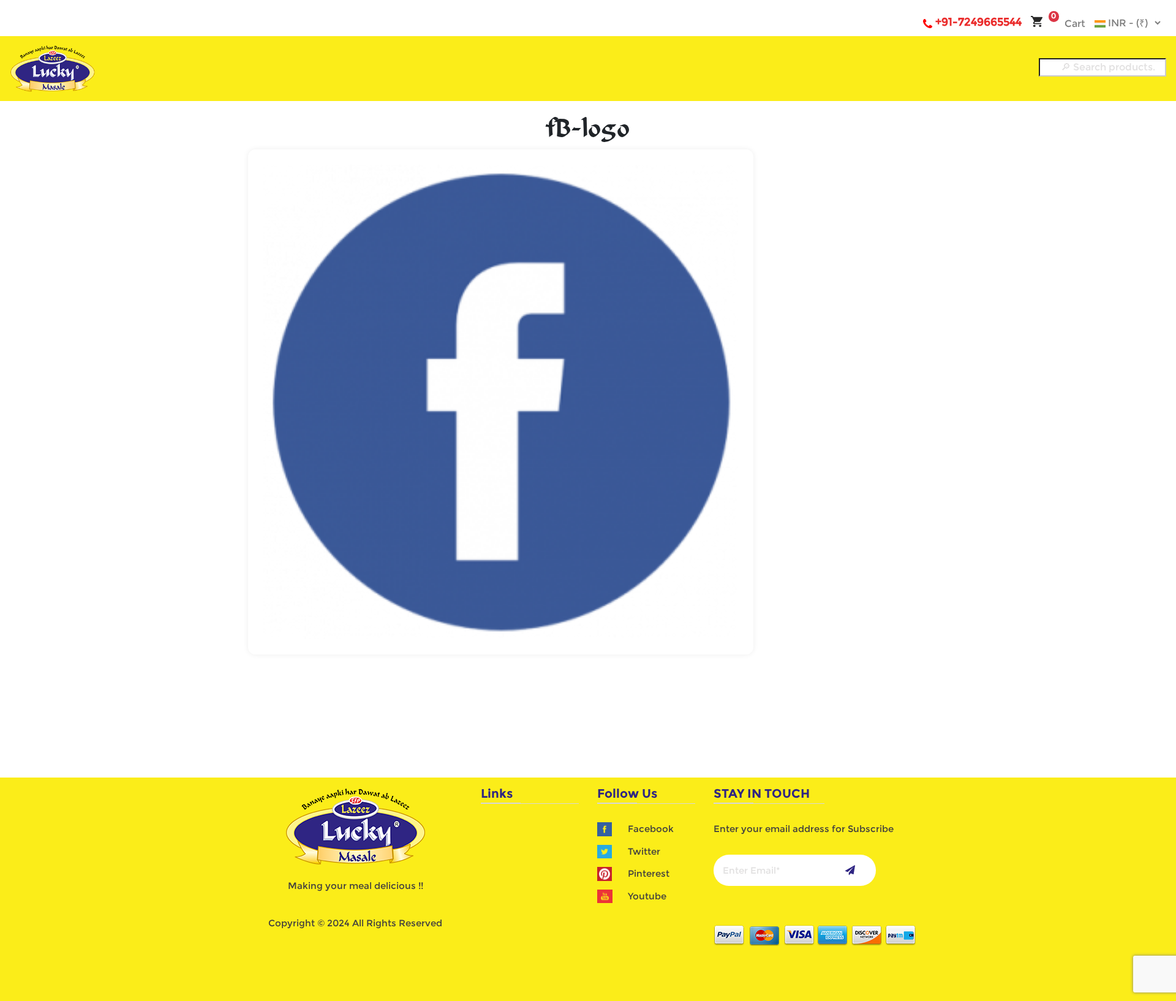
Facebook (651, 828)
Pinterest (648, 873)
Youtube (647, 896)
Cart (1068, 23)
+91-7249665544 (978, 22)
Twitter (644, 851)
